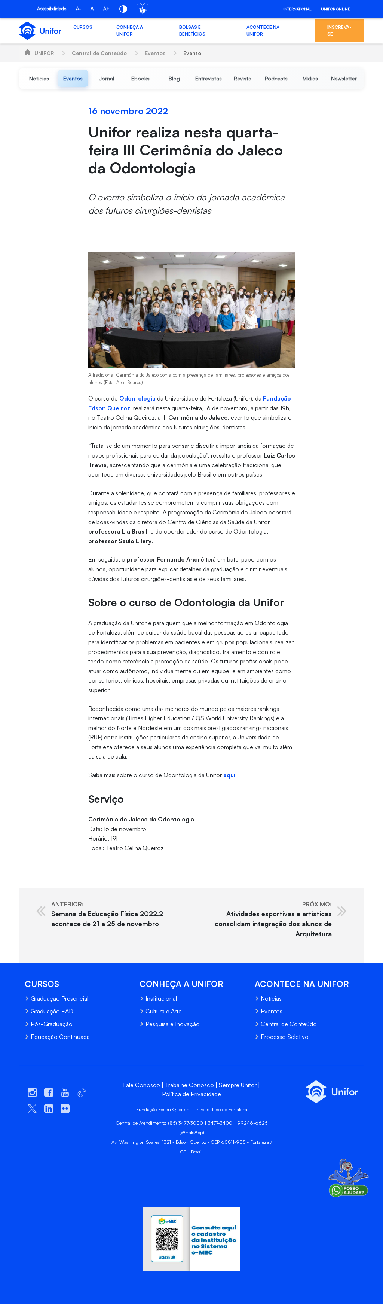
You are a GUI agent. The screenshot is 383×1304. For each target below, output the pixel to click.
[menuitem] (39, 78)
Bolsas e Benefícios (192, 30)
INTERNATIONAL (297, 9)
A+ (106, 9)
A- (78, 9)
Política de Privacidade (191, 1094)
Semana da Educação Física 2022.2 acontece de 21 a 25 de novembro (107, 914)
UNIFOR (44, 53)
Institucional (161, 998)
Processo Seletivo (285, 1036)
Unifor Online (335, 9)
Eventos (155, 53)
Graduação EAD (52, 1011)
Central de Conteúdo (99, 53)
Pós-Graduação (52, 1024)
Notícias (271, 998)
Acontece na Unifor (262, 30)
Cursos (82, 27)
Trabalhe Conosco (189, 1085)
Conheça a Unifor (129, 30)
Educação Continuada (60, 1036)
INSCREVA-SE (339, 30)
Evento (192, 53)
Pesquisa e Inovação (172, 1024)
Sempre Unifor (238, 1085)
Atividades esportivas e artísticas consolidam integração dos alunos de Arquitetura (273, 919)
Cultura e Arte (163, 1011)
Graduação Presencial (59, 998)
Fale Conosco (141, 1085)
